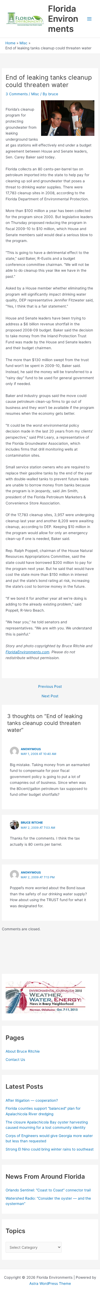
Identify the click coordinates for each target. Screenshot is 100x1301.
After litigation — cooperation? (32, 1100)
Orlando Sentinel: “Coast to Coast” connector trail (48, 1190)
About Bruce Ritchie (23, 1051)
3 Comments (17, 94)
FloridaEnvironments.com (27, 652)
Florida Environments (63, 18)
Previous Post (50, 687)
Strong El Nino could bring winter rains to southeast (50, 1149)
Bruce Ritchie (32, 822)
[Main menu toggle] (89, 19)
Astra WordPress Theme (50, 1283)
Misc (35, 94)
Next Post (50, 696)
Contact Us (15, 1059)
